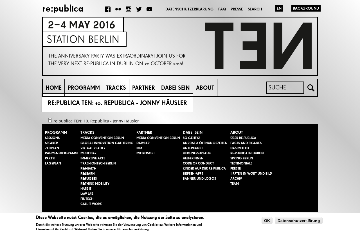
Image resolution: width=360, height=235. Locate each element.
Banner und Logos (199, 179)
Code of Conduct (198, 163)
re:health (88, 168)
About (205, 87)
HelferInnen (193, 158)
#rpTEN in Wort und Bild (251, 173)
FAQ (222, 9)
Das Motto (239, 148)
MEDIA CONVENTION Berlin (102, 138)
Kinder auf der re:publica (204, 168)
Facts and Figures (246, 143)
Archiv (236, 179)
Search (255, 9)
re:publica (63, 8)
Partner (143, 87)
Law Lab (86, 194)
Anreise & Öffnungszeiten (205, 143)
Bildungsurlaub (197, 153)
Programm (84, 87)
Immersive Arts (92, 158)
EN (279, 8)
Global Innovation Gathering (107, 143)
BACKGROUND (306, 8)
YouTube (149, 9)
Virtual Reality (92, 148)
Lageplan (53, 163)
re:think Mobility (94, 184)
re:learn (87, 173)
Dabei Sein (175, 87)
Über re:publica (243, 138)
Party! (50, 158)
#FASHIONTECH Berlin (98, 163)
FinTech (86, 199)
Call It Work (91, 204)
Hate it (85, 189)
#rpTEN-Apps (193, 173)
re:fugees (88, 179)
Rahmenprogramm (61, 153)
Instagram (128, 9)
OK (267, 220)
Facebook (108, 9)
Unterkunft (193, 148)
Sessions (52, 138)
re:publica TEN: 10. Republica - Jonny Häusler (96, 121)
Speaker (51, 143)
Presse (237, 9)
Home (54, 87)
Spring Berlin (241, 158)
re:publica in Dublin (247, 153)
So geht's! (191, 138)
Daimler (143, 143)
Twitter (139, 9)
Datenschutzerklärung (189, 9)
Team (234, 184)
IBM (139, 148)
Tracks (116, 87)
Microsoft (145, 153)
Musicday (88, 153)
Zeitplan (52, 148)
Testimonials (241, 163)
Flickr (118, 9)
